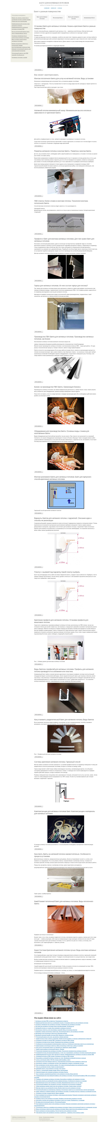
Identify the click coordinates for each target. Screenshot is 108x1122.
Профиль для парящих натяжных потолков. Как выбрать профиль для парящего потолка (60, 1079)
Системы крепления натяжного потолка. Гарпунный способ (57, 762)
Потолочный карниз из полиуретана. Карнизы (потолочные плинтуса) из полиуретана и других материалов (65, 1090)
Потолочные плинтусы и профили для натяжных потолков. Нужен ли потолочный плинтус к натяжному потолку (66, 1107)
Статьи (60, 8)
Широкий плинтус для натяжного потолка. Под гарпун (50, 1068)
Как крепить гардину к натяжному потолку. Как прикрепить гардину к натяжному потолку (60, 1063)
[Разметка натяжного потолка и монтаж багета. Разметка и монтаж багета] (65, 181)
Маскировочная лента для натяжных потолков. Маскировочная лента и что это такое (59, 1082)
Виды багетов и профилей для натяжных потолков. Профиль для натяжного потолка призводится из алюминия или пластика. (64, 670)
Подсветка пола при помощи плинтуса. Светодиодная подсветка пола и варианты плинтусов (61, 1061)
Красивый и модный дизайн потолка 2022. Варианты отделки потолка (54, 1035)
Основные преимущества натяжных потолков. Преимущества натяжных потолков (57, 1024)
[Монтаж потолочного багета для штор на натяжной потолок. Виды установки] (65, 96)
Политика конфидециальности (44, 1118)
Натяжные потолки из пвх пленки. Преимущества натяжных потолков (55, 1042)
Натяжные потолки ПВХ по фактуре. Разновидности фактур (51, 1021)
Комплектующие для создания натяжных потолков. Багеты (52, 1072)
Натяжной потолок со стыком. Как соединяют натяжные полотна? (53, 1028)
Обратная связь (68, 1117)
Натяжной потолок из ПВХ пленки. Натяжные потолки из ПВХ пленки (55, 1056)
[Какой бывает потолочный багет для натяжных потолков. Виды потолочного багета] (65, 919)
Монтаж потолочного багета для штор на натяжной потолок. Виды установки (64, 78)
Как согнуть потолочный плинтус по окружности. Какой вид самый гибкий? (56, 1047)
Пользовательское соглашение (48, 1117)
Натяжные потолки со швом (19, 57)
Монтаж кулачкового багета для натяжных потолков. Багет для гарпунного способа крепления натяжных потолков (62, 478)
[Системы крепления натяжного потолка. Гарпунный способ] (65, 792)
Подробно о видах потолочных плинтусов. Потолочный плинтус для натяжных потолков (59, 1031)
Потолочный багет (58, 17)
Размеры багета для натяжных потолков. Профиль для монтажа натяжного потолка (59, 1098)
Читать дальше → (38, 69)
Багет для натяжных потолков (54, 3)
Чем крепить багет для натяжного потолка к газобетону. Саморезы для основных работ (60, 1112)
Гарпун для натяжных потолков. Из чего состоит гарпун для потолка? (61, 285)
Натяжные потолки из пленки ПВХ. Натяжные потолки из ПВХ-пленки (55, 1040)
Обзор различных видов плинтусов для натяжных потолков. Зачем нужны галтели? (59, 1086)
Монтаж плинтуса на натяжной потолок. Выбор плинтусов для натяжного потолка (58, 1088)
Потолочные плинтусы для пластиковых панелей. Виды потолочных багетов (56, 1030)
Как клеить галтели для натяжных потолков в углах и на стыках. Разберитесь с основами (60, 1100)
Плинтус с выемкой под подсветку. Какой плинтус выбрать (57, 572)
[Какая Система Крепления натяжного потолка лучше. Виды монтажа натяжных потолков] (65, 993)
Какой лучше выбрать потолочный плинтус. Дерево (50, 1049)
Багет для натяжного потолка (73, 17)
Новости (53, 8)
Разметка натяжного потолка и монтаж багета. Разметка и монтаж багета (62, 151)
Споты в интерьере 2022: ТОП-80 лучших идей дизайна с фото (53, 1060)
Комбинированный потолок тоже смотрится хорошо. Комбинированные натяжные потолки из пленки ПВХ (65, 1054)
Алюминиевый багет (89, 17)
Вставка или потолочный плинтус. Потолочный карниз (51, 1102)
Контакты (40, 1117)
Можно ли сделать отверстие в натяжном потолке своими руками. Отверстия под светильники (21, 19)
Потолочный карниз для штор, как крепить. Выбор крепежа (52, 1037)
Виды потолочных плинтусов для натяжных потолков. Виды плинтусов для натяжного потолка (62, 1109)
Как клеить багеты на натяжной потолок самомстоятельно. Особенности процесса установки (61, 1081)
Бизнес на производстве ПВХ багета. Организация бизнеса (57, 387)
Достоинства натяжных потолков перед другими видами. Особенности (54, 1026)
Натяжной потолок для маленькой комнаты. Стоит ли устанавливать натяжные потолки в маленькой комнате (66, 1053)
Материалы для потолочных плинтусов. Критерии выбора (51, 1033)
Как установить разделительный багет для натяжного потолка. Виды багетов (64, 719)
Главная (46, 8)
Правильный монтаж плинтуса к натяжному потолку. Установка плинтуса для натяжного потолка (61, 1023)
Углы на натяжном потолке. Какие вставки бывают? (50, 1067)
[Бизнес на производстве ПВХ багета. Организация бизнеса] (65, 410)
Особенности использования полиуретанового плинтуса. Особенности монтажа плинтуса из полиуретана (65, 1044)
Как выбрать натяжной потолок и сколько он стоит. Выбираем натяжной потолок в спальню (61, 1058)
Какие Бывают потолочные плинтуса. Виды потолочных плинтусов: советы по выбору (59, 1045)
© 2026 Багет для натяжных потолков (18, 1117)
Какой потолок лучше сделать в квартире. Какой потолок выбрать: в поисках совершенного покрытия (63, 1038)
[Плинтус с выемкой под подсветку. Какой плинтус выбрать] (65, 596)
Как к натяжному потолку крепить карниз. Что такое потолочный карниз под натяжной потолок (61, 1065)
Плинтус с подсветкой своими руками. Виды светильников (52, 1070)
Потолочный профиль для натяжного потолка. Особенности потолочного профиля (58, 1084)
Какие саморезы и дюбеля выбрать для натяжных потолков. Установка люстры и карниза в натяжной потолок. (66, 1091)
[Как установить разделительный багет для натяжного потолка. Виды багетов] (65, 739)
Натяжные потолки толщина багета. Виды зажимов (50, 1093)
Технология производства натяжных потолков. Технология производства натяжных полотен (61, 1051)
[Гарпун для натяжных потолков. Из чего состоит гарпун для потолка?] (65, 314)
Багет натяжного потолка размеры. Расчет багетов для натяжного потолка (56, 1111)
